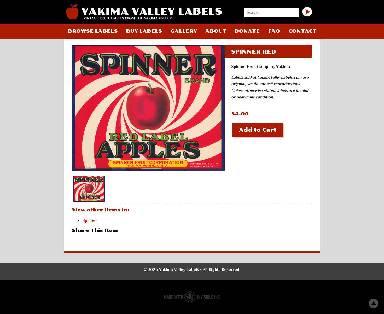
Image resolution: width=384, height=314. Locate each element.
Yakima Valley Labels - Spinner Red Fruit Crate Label (143, 12)
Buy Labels (144, 31)
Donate (247, 31)
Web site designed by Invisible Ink (192, 297)
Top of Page (373, 303)
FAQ (274, 31)
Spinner (89, 220)
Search (307, 11)
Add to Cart (257, 130)
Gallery (183, 31)
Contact (302, 31)
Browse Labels (93, 31)
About (215, 31)
